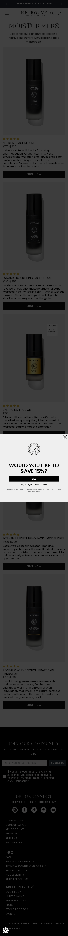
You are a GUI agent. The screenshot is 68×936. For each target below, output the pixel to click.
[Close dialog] (65, 437)
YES (34, 478)
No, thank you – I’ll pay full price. (34, 484)
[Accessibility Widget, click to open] (6, 930)
